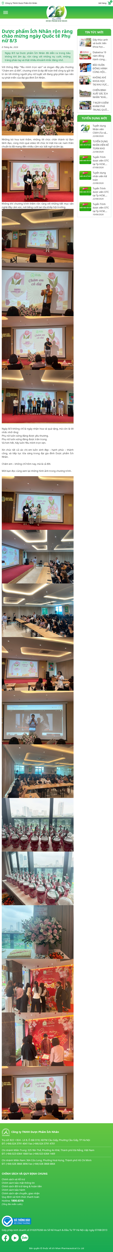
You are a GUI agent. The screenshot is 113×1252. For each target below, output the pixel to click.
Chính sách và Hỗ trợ (13, 1179)
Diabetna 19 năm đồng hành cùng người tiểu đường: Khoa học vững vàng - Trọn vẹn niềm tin (100, 56)
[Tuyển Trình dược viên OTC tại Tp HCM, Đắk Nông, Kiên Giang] (85, 159)
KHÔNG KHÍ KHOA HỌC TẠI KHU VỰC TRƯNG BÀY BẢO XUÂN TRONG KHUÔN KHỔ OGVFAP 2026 (100, 81)
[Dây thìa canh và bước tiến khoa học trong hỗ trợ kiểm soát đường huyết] (85, 42)
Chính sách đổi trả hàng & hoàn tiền (22, 1186)
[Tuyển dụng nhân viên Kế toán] (85, 175)
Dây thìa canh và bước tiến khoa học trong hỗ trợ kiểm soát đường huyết (100, 43)
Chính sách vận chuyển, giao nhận (21, 1193)
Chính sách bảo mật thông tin (18, 1182)
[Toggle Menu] (5, 12)
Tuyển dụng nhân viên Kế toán (100, 176)
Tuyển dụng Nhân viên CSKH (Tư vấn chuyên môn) (100, 129)
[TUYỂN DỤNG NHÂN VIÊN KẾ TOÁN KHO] (85, 144)
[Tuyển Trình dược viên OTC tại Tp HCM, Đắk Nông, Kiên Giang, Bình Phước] (85, 206)
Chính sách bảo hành (13, 1189)
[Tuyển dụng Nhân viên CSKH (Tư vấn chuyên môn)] (85, 128)
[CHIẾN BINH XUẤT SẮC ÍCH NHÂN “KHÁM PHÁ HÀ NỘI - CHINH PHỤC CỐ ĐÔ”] (85, 92)
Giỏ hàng (104, 2)
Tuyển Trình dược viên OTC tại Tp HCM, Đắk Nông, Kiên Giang (101, 160)
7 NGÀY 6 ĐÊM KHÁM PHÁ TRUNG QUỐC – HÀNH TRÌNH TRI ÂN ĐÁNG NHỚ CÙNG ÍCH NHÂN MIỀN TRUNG (101, 106)
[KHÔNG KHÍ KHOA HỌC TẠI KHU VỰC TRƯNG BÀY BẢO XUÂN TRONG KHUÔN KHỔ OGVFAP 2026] (85, 80)
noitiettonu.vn (10, 1211)
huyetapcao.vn (10, 1207)
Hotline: (13, 1202)
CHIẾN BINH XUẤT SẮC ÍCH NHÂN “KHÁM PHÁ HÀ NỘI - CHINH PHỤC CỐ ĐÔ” (100, 93)
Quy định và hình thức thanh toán (20, 1197)
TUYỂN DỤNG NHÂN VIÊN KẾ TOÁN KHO (101, 145)
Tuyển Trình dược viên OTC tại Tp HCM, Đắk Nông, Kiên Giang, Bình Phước (101, 207)
